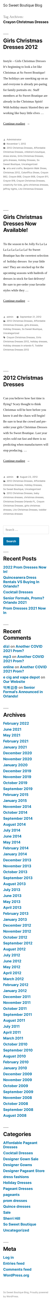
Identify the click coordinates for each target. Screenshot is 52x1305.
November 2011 (17, 1002)
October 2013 (15, 872)
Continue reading (16, 124)
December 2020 (17, 753)
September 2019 (17, 789)
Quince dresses (16, 1206)
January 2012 (15, 991)
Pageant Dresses (18, 1188)
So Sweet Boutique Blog (22, 5)
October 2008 (15, 1103)
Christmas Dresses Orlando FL (19, 501)
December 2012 (17, 925)
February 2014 (16, 848)
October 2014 (15, 812)
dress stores (9, 156)
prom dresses (15, 1200)
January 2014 (15, 854)
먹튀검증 (10, 687)
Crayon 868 (15, 176)
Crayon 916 (9, 180)
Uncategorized (29, 164)
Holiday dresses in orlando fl (18, 345)
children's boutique (34, 152)
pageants (11, 1194)
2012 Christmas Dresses (19, 147)
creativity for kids (12, 184)
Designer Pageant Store (24, 1171)
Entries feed (14, 1263)
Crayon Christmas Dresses (30, 180)
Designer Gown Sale (20, 1159)
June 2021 (12, 729)
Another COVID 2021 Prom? (22, 648)
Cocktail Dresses (18, 592)
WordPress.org (16, 1275)
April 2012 (12, 973)
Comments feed (17, 1269)
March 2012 (13, 979)
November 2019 (17, 777)
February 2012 (15, 985)
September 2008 (18, 1109)
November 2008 (17, 1097)
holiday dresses (38, 341)
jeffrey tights (10, 189)
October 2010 (15, 1044)
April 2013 (12, 907)
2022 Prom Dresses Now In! (24, 569)
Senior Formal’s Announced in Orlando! (23, 691)
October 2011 (15, 1008)
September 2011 (17, 1014)
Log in (8, 1257)
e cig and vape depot (21, 677)
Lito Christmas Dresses (30, 189)
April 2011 (12, 1032)
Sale (7, 1212)
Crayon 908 (29, 176)
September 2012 (17, 943)
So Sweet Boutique (32, 329)
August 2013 (14, 884)
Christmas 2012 (11, 172)
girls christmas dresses (35, 184)
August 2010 (14, 1056)
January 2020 (15, 765)
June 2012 (12, 961)
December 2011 (17, 997)
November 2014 (17, 806)
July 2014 (11, 830)
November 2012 (17, 931)
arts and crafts (14, 168)
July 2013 (11, 889)
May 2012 (11, 967)
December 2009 (17, 1074)
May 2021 (11, 735)
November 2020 (17, 759)
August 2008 (14, 1115)
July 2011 (11, 1026)
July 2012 (11, 955)
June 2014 (12, 836)
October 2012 (15, 937)
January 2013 (15, 919)
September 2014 (18, 818)
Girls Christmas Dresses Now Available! (22, 223)
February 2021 (15, 741)
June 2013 (12, 895)
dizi (6, 646)
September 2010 (18, 1050)
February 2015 (15, 794)
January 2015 (15, 800)
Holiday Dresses (26, 160)
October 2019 (15, 783)
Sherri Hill (11, 1218)
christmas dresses (33, 497)
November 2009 (17, 1080)
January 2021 (15, 747)
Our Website (14, 681)
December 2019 (17, 771)
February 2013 (15, 913)
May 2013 (11, 901)
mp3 (7, 656)
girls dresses (10, 160)
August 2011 (14, 1020)
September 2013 (17, 878)
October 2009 (15, 1086)
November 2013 (17, 866)
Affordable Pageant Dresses (20, 1145)
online (8, 667)
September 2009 (18, 1092)
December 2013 (17, 860)
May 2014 (12, 842)
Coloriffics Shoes (30, 172)
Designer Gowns (17, 1165)
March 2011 (13, 1038)
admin (10, 316)
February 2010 (16, 1062)
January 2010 (15, 1068)
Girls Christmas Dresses (30, 156)
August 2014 (14, 824)
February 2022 (16, 723)
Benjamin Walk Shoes (35, 168)
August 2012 (14, 949)
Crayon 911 (42, 176)
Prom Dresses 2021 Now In (24, 610)
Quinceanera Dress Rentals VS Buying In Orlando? (21, 581)
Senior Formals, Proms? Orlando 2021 (23, 600)
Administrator (14, 139)
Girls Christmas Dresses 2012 (22, 43)
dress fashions (16, 1177)
